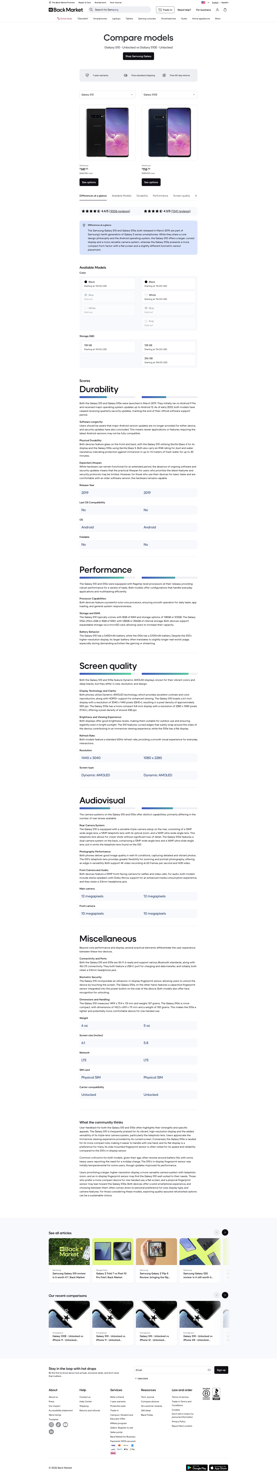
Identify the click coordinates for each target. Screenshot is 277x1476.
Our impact (54, 1406)
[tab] (93, 195)
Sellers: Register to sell (121, 1427)
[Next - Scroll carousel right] (225, 1232)
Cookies (176, 1409)
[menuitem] (100, 18)
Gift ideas (146, 1410)
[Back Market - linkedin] (51, 1431)
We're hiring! (55, 1414)
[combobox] (107, 94)
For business (203, 9)
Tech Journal (147, 1397)
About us (53, 1397)
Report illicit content (182, 1426)
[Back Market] (66, 10)
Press (51, 1401)
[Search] (91, 9)
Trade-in (114, 1410)
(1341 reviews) (181, 211)
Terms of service (180, 1397)
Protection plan (118, 1406)
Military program (118, 1423)
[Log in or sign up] (217, 10)
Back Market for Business (122, 1436)
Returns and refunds (90, 1410)
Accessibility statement (61, 1410)
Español (225, 2)
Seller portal (116, 1432)
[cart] (225, 10)
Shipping (84, 1406)
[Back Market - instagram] (51, 1424)
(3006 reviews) (119, 211)
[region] (138, 1261)
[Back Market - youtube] (65, 1424)
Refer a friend (117, 1397)
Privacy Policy (178, 1421)
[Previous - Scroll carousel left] (217, 1232)
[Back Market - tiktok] (58, 1424)
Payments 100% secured (122, 1441)
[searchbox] (122, 9)
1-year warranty (118, 1401)
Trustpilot (53, 1419)
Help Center (86, 1401)
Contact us (85, 1397)
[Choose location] (206, 2)
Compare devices (150, 1401)
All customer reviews (151, 1406)
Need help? (184, 9)
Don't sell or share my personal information (182, 1415)
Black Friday (147, 1414)
